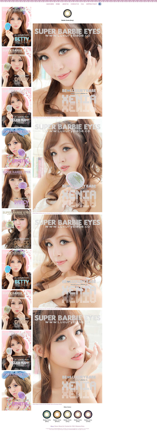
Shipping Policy (80, 426)
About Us (61, 426)
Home (56, 426)
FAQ (73, 426)
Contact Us (68, 426)
